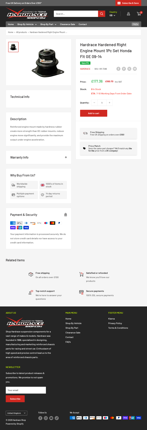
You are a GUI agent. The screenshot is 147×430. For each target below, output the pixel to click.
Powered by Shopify (15, 424)
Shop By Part (46, 24)
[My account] (128, 13)
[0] (139, 13)
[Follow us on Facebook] (40, 418)
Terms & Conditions (118, 327)
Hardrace (85, 69)
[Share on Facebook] (118, 68)
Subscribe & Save (130, 3)
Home (11, 24)
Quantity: (84, 102)
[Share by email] (135, 68)
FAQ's (135, 24)
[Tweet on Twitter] (129, 68)
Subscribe (15, 398)
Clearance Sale (67, 24)
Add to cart (93, 113)
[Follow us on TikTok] (57, 418)
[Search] (101, 14)
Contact (83, 24)
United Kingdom (14, 413)
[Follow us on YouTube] (51, 418)
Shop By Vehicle (25, 24)
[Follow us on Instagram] (46, 418)
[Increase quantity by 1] (110, 103)
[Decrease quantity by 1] (94, 103)
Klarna (111, 318)
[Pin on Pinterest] (124, 68)
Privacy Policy (115, 323)
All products (21, 32)
